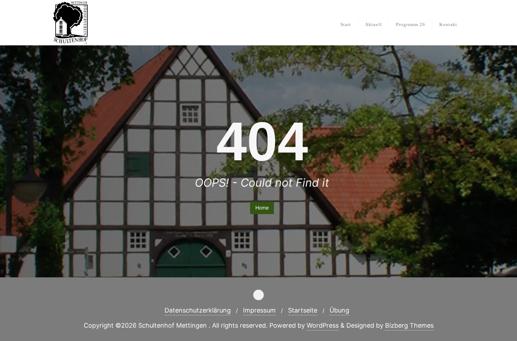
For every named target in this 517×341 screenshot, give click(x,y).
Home (262, 208)
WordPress (323, 325)
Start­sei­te (302, 310)
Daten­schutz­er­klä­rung (198, 310)
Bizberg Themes (409, 325)
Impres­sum (259, 310)
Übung (339, 310)
